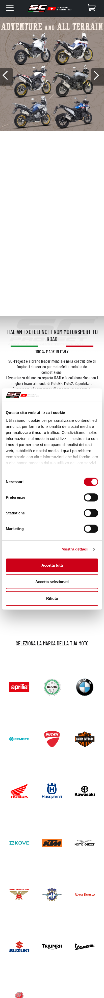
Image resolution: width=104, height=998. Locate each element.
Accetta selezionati (52, 582)
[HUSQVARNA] (52, 790)
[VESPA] (84, 945)
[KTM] (52, 842)
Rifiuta (52, 598)
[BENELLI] (52, 686)
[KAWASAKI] (84, 790)
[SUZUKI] (19, 945)
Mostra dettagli (75, 549)
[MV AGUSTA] (52, 894)
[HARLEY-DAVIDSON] (84, 738)
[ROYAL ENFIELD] (84, 894)
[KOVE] (19, 842)
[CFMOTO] (19, 738)
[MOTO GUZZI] (84, 842)
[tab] (48, 134)
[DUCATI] (52, 738)
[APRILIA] (19, 686)
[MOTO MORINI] (19, 894)
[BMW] (84, 686)
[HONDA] (19, 790)
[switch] (91, 497)
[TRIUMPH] (52, 945)
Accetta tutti (52, 565)
